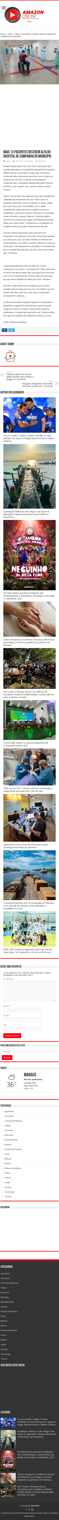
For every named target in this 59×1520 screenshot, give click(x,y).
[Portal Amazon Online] (29, 14)
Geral (10, 34)
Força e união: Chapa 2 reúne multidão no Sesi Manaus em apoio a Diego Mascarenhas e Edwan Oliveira (28, 438)
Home (2, 34)
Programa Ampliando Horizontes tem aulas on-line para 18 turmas (37, 383)
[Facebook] (26, 1509)
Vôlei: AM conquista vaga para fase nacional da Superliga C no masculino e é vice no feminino (27, 951)
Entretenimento (11, 1140)
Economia (9, 1130)
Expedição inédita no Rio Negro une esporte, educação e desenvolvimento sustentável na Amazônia (26, 514)
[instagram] (32, 1509)
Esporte (8, 1144)
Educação (9, 1135)
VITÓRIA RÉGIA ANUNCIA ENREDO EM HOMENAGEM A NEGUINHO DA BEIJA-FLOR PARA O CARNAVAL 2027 (29, 596)
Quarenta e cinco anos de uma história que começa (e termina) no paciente (25, 846)
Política (8, 1178)
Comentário (8, 979)
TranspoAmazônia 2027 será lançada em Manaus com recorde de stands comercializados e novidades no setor (28, 906)
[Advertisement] (29, 119)
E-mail (6, 1015)
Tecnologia (9, 1192)
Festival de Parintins (13, 1149)
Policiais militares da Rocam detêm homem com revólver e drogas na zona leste (20, 375)
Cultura (8, 1125)
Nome (6, 1006)
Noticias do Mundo (13, 1168)
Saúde (7, 1182)
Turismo (8, 1197)
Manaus (8, 1159)
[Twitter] (29, 1509)
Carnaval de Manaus (13, 1121)
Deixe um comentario (24, 161)
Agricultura (9, 1111)
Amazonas (9, 1116)
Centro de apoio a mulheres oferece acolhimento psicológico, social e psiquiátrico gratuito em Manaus (29, 642)
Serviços (8, 1187)
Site (5, 1025)
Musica (8, 1163)
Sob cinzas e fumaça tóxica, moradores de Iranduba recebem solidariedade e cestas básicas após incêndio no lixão (28, 694)
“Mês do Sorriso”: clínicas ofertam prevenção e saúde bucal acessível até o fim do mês (27, 789)
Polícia (7, 1173)
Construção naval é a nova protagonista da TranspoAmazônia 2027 (25, 744)
